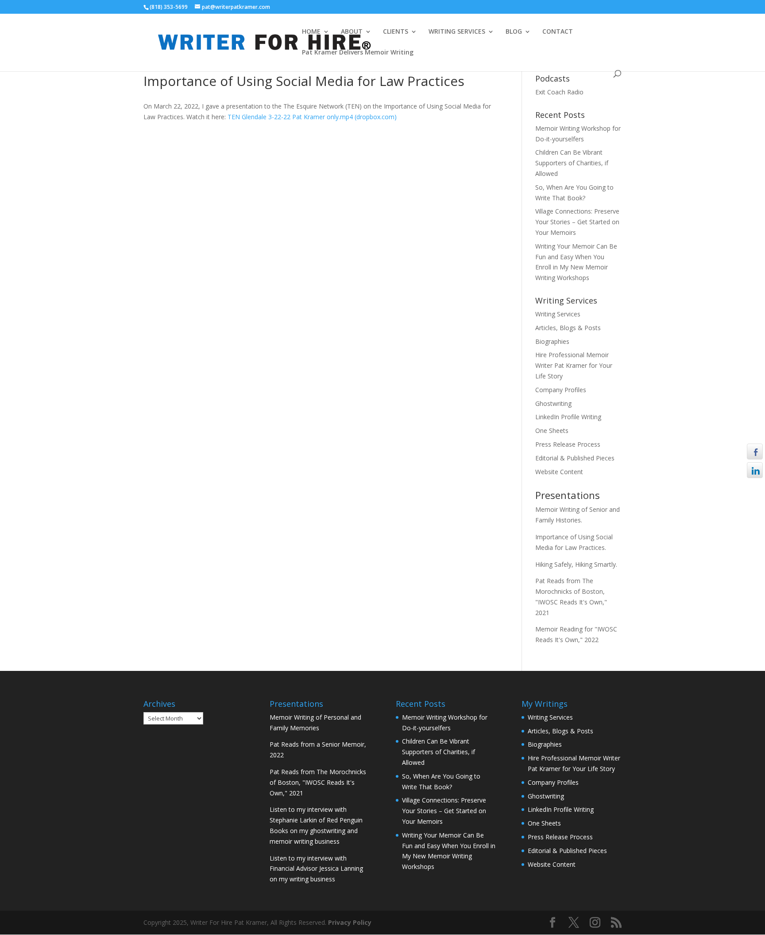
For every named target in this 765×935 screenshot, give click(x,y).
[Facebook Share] (755, 452)
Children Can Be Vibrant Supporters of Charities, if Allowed (571, 163)
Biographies (552, 341)
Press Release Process (567, 444)
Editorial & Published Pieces (574, 458)
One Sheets (551, 430)
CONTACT (557, 31)
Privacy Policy (349, 922)
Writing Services (557, 314)
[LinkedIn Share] (755, 470)
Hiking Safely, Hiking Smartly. (576, 564)
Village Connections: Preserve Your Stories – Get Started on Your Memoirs (577, 222)
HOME (311, 31)
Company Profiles (560, 390)
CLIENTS (395, 31)
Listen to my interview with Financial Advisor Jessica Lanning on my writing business (316, 869)
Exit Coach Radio (559, 92)
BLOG (514, 31)
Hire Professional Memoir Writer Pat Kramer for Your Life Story (573, 365)
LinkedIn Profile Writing (568, 417)
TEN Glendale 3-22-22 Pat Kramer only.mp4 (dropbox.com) (312, 117)
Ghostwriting (553, 403)
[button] (755, 487)
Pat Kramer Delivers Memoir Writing (357, 52)
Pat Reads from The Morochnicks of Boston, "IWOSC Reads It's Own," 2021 (318, 782)
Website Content (559, 472)
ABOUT (352, 31)
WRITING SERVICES (457, 31)
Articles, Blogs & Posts (568, 327)
